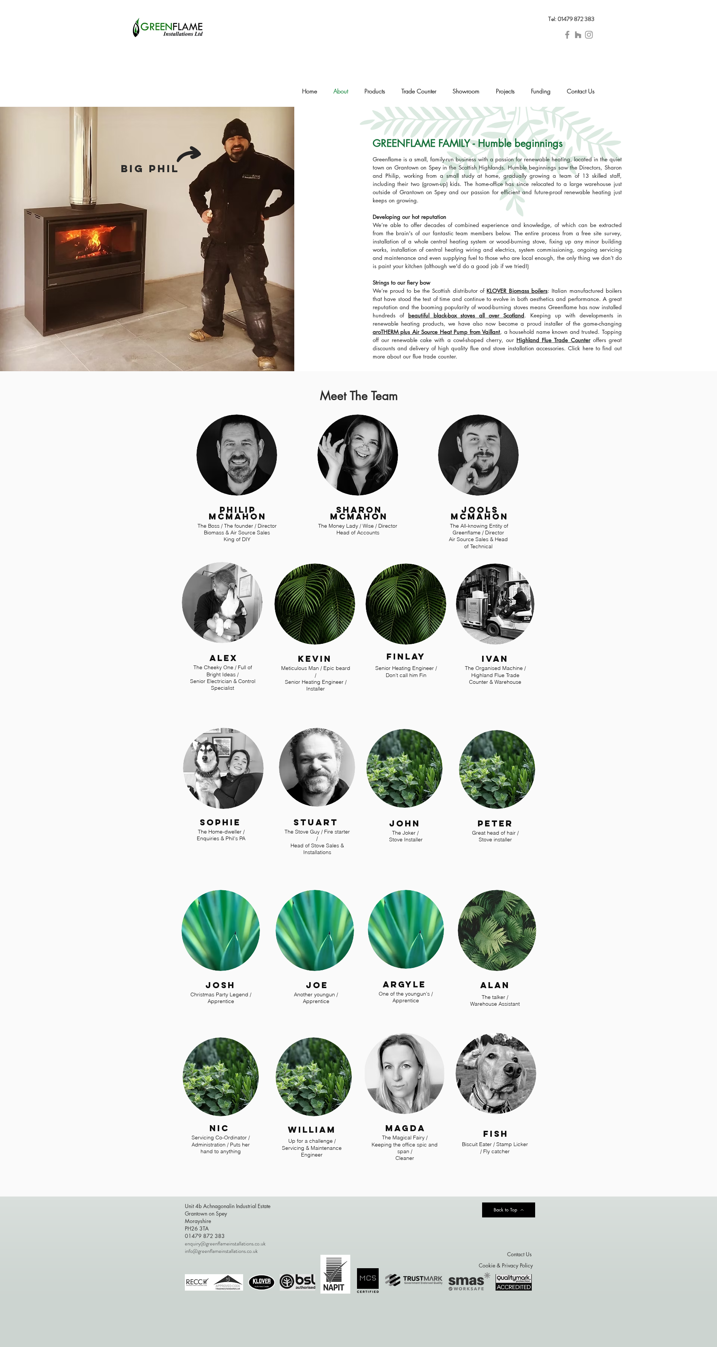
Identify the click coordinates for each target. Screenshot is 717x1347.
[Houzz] (578, 35)
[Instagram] (589, 35)
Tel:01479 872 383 (571, 19)
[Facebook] (567, 35)
